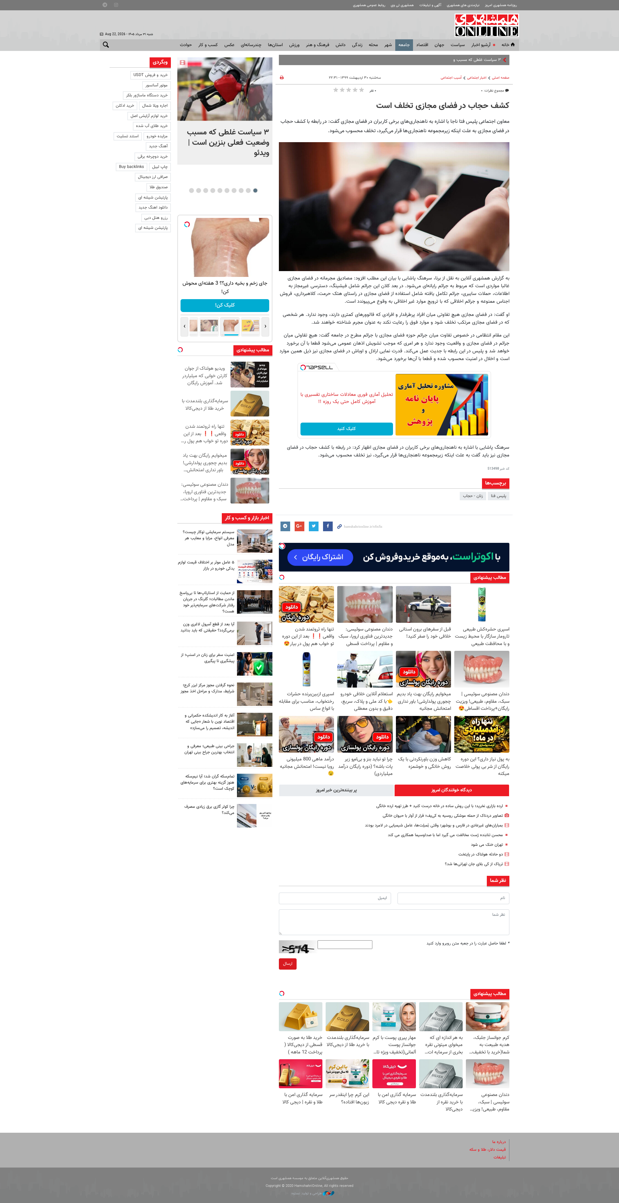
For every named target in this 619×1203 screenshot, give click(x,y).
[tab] (452, 790)
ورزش (294, 45)
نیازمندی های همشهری (463, 5)
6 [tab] (220, 190)
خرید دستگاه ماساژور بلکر (147, 95)
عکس (229, 45)
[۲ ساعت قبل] (254, 541)
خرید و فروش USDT (150, 75)
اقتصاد (422, 45)
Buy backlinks (131, 167)
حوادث (186, 45)
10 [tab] (191, 190)
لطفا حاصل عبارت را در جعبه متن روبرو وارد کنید (468, 943)
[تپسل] (303, 367)
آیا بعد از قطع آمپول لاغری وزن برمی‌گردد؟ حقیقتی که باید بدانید (207, 627)
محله (373, 45)
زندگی (357, 45)
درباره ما (499, 1142)
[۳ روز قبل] (254, 755)
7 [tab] (212, 190)
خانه (505, 45)
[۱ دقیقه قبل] (224, 89)
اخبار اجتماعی (476, 78)
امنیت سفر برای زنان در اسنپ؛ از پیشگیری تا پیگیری (207, 658)
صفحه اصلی (500, 78)
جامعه (404, 45)
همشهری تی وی (402, 5)
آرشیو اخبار (480, 45)
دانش (341, 45)
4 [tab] (234, 190)
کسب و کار (208, 45)
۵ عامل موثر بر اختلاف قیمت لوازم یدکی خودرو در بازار (206, 565)
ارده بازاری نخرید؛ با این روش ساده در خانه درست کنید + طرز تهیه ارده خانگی (439, 806)
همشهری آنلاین (483, 25)
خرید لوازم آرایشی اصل (149, 116)
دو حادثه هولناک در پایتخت (480, 854)
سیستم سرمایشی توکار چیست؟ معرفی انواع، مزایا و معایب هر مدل (208, 538)
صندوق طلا (159, 187)
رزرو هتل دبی (156, 218)
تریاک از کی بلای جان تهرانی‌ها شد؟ (474, 864)
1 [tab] (255, 190)
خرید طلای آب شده (152, 126)
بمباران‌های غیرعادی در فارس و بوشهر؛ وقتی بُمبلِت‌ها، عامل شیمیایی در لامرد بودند (434, 825)
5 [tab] (227, 190)
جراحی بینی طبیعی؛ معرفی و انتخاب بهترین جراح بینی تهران (209, 749)
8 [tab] (205, 190)
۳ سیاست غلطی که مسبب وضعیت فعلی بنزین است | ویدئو (451, 60)
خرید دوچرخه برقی (153, 156)
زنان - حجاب (473, 496)
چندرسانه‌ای (251, 45)
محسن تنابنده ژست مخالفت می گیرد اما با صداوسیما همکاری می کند (445, 835)
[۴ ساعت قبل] (254, 602)
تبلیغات (500, 1157)
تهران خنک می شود (487, 845)
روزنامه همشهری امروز (501, 5)
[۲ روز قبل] (254, 633)
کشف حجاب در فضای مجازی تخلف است (442, 106)
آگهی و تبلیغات (430, 5)
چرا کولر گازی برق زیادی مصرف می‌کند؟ (209, 810)
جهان (439, 45)
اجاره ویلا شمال (155, 106)
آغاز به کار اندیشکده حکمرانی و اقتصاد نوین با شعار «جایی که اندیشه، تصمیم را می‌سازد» (209, 721)
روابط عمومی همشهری (369, 5)
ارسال (287, 964)
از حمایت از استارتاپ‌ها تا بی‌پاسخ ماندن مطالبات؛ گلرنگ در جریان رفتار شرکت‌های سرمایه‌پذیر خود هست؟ (207, 602)
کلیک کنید (346, 429)
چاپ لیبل (160, 167)
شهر (388, 45)
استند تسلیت (128, 136)
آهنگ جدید (158, 146)
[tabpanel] (224, 111)
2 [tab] (248, 190)
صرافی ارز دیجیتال (153, 177)
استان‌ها (275, 45)
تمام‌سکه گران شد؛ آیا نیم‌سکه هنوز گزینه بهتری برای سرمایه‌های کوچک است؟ (207, 782)
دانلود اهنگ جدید (153, 207)
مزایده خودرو (157, 136)
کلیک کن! (225, 305)
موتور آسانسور (156, 85)
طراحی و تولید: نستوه (307, 1193)
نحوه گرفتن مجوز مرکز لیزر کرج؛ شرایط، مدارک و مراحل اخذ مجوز (207, 688)
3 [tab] (241, 190)
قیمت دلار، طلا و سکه (487, 1150)
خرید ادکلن (125, 106)
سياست (458, 45)
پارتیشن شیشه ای (153, 197)
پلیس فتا (498, 496)
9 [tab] (198, 190)
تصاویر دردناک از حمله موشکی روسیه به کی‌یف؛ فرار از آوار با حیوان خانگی (443, 816)
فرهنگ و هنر (317, 45)
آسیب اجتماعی (451, 78)
